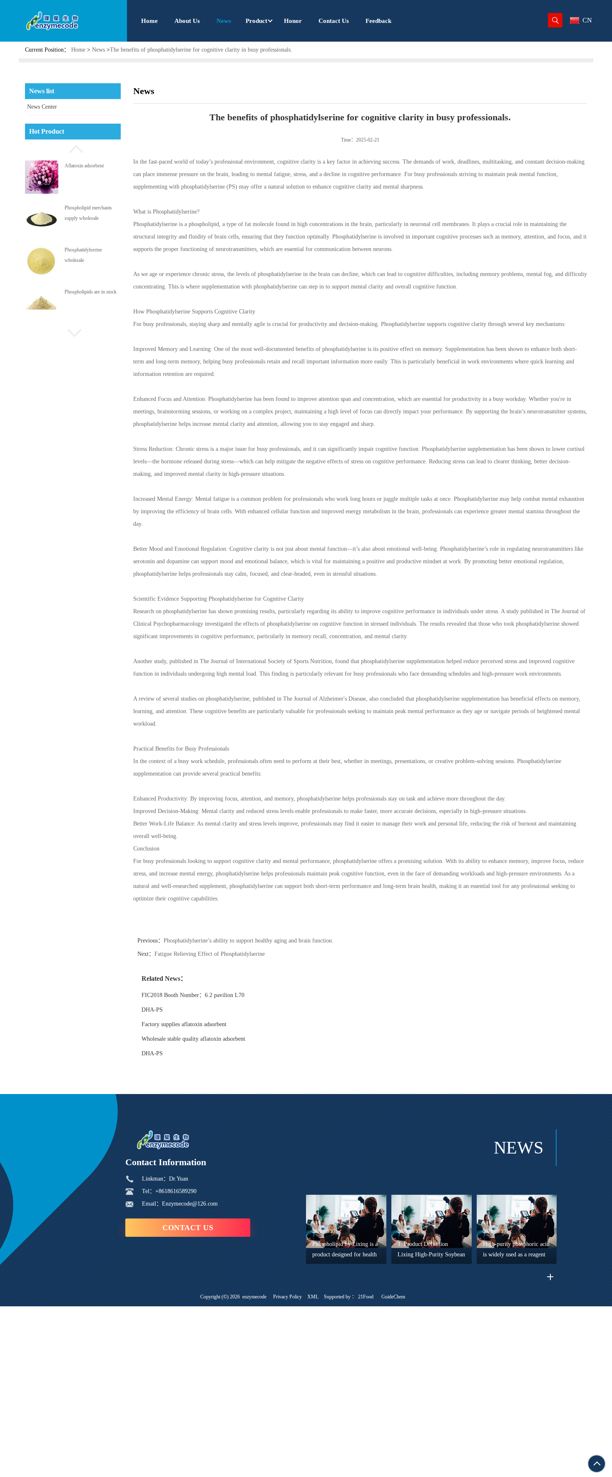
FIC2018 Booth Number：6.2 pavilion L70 (193, 995)
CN (587, 20)
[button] (73, 147)
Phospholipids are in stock (91, 292)
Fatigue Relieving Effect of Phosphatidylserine (209, 954)
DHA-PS (152, 1010)
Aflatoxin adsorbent (84, 165)
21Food (365, 1297)
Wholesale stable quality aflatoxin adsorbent (193, 1039)
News (98, 50)
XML (312, 1297)
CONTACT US (187, 1227)
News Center (42, 107)
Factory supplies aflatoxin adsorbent (184, 1024)
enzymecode (254, 1297)
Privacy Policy (287, 1297)
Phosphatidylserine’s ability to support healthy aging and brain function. (248, 940)
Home (78, 50)
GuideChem (393, 1297)
